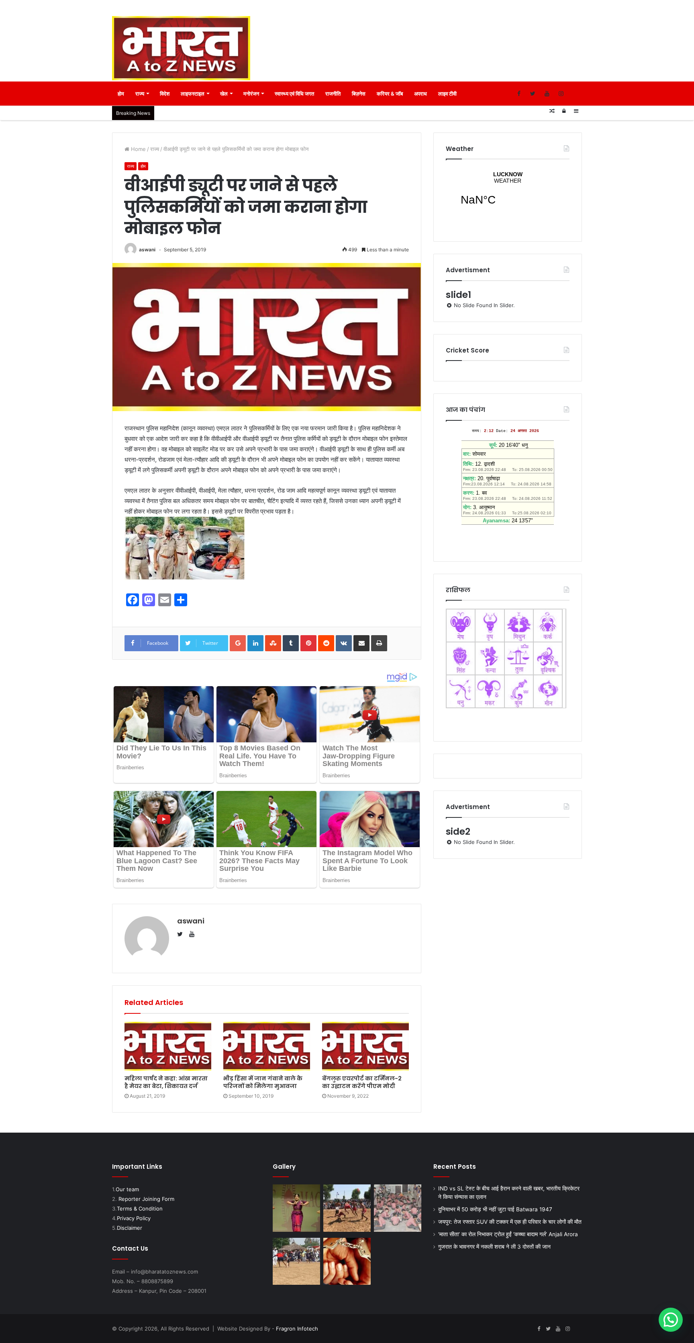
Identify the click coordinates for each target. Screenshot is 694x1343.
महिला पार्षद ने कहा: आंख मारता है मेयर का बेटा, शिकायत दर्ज (166, 1082)
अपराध (420, 93)
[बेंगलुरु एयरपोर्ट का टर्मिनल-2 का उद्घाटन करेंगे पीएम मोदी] (365, 1046)
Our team (127, 1189)
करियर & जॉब (390, 93)
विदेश (164, 93)
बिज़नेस (358, 93)
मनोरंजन (251, 93)
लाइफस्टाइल (192, 93)
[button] (671, 1320)
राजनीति (333, 93)
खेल (224, 93)
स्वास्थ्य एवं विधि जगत (294, 93)
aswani (147, 250)
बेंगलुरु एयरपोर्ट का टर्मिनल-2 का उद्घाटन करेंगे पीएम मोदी (362, 1082)
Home (137, 149)
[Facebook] (519, 94)
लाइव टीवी (447, 93)
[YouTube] (547, 94)
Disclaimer (129, 1228)
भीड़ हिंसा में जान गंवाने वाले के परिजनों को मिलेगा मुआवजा (262, 1082)
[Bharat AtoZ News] (181, 48)
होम (121, 93)
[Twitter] (533, 94)
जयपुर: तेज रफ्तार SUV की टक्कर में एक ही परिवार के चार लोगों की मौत (510, 1222)
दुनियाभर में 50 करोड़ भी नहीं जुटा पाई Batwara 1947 (495, 1209)
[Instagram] (561, 94)
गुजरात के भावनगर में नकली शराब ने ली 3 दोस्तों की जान (494, 1246)
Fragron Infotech (297, 1328)
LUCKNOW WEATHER (507, 193)
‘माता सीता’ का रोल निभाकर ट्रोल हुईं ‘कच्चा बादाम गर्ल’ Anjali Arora (508, 1234)
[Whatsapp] (575, 94)
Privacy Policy (134, 1218)
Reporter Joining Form (146, 1199)
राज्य (139, 93)
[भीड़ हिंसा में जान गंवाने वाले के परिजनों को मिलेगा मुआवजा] (266, 1046)
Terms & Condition (140, 1208)
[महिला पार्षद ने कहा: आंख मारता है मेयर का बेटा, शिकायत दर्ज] (168, 1046)
